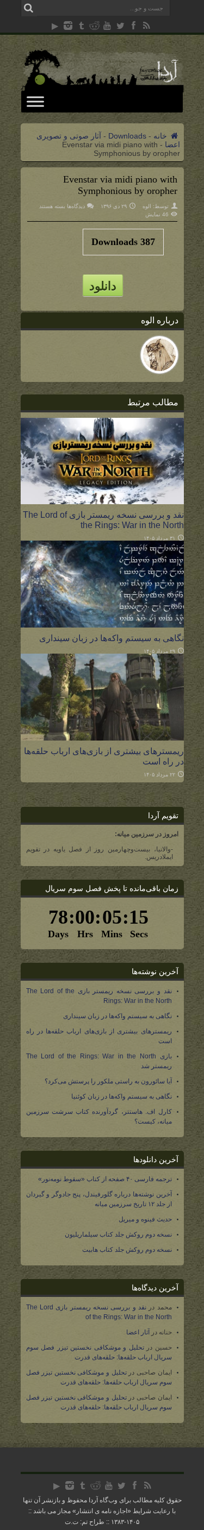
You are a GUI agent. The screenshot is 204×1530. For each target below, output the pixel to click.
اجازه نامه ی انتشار (101, 1511)
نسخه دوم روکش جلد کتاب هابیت (127, 1249)
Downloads (127, 135)
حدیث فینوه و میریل (145, 1219)
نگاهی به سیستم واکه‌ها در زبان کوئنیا (121, 1096)
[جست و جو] (29, 8)
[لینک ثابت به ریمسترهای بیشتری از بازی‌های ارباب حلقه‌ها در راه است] (102, 737)
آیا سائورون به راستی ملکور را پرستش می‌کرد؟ (108, 1081)
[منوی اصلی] (35, 101)
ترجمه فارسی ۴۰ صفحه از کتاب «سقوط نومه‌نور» (105, 1179)
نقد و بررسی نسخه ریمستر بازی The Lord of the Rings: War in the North (103, 520)
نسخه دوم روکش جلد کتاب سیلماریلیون (118, 1234)
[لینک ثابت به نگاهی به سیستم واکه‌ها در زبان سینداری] (102, 624)
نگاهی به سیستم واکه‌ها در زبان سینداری (111, 638)
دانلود (102, 285)
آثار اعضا (138, 1332)
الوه (147, 206)
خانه (161, 135)
